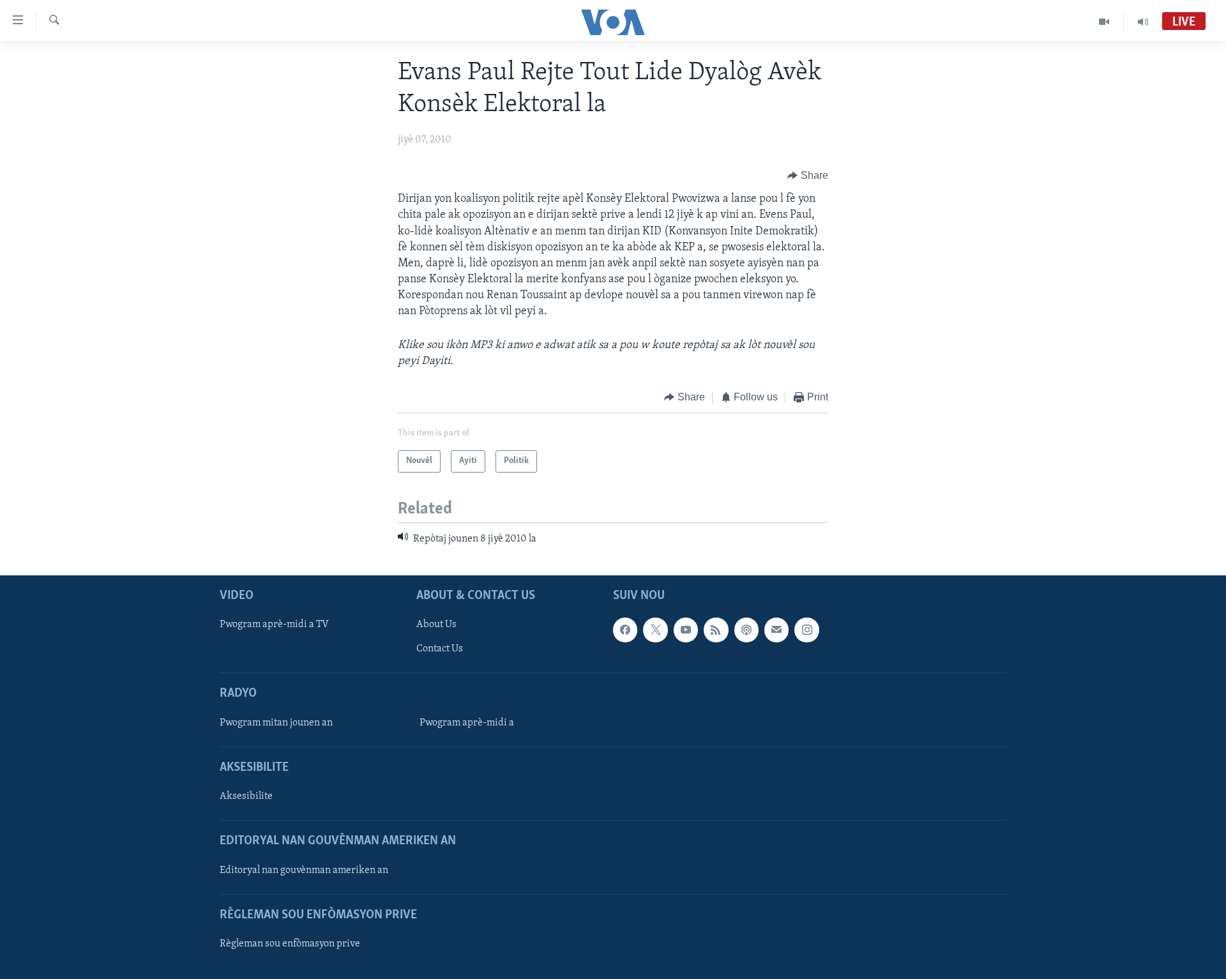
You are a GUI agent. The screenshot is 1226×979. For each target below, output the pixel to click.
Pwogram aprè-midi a (467, 723)
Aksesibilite (246, 796)
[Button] (807, 175)
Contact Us (439, 649)
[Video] (1104, 21)
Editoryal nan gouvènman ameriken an (304, 870)
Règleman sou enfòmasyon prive (290, 944)
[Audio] (1143, 21)
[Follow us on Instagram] (806, 630)
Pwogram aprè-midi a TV (274, 624)
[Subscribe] (776, 630)
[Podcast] (746, 630)
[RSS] (716, 630)
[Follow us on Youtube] (686, 630)
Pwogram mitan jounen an (276, 723)
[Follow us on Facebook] (625, 630)
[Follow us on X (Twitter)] (655, 630)
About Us (436, 624)
